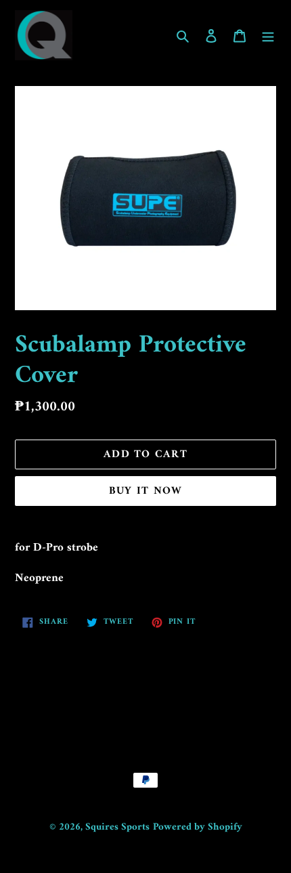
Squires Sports (117, 827)
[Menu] (268, 35)
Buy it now (146, 491)
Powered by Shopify (197, 827)
